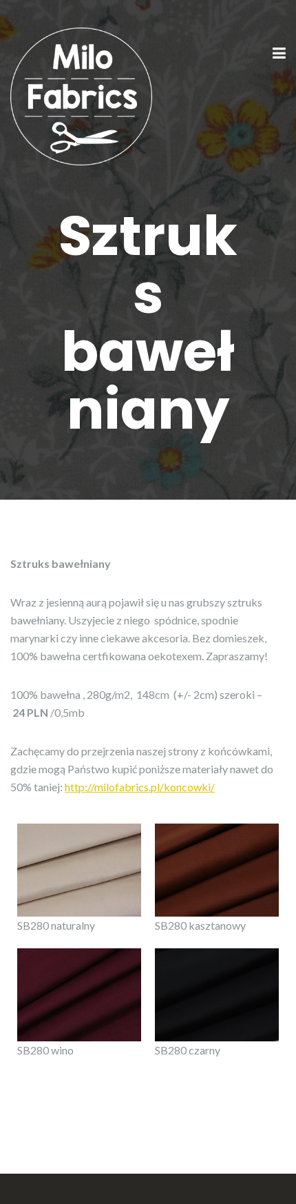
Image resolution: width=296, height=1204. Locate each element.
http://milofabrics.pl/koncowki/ (140, 786)
